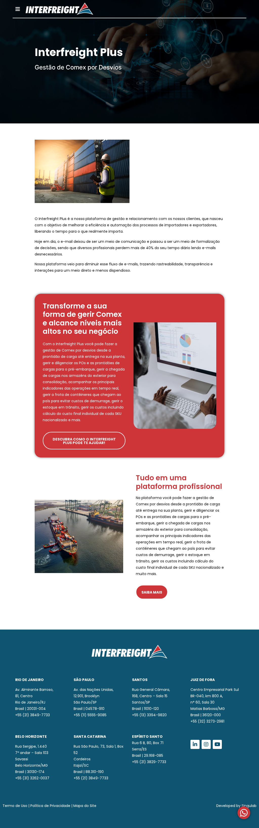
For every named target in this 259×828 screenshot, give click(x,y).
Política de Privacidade (50, 805)
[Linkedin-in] (195, 744)
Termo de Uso (15, 805)
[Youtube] (217, 744)
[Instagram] (206, 744)
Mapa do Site (84, 805)
